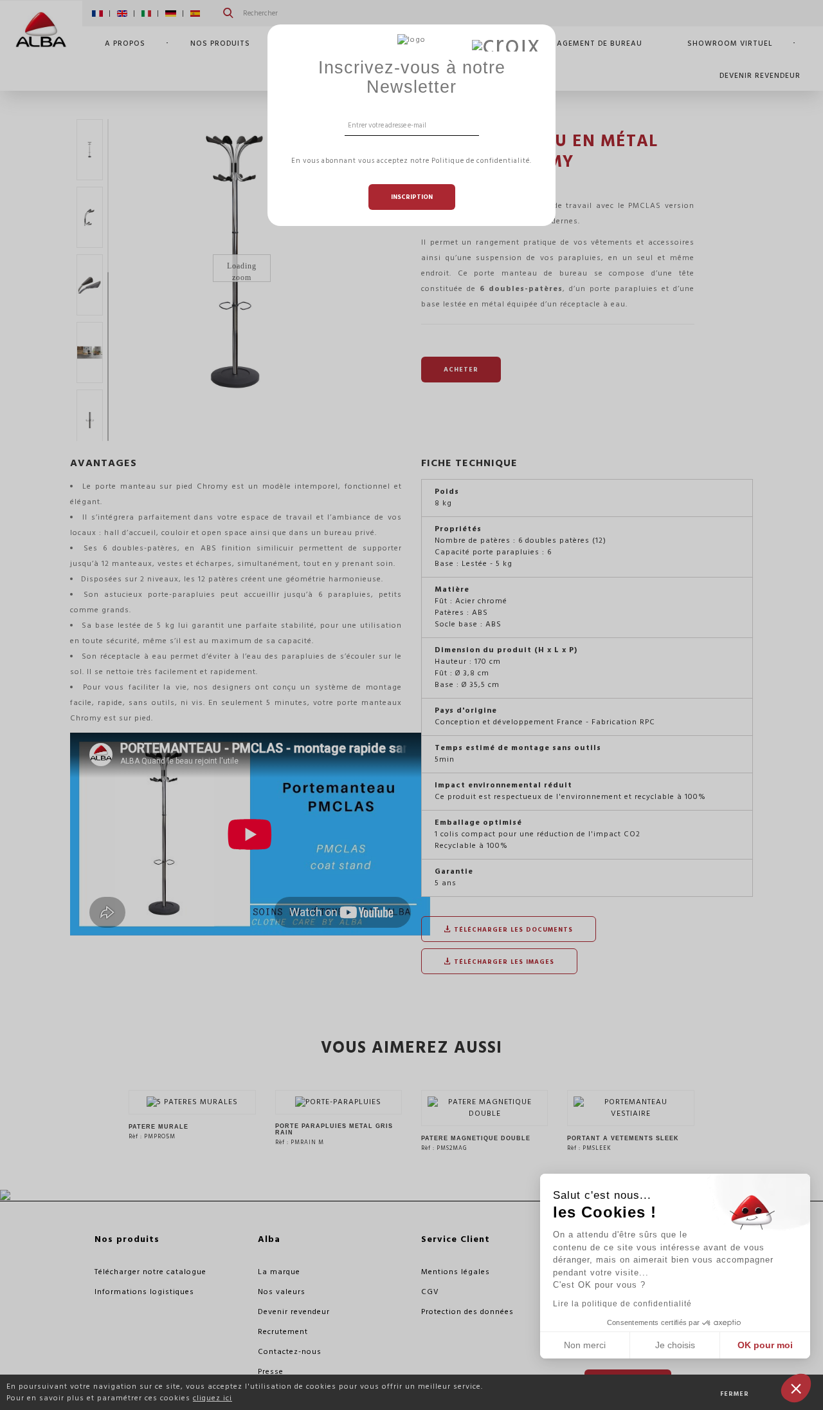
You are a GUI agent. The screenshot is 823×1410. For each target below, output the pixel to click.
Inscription (412, 197)
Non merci (585, 1345)
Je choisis (675, 1345)
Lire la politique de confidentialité (622, 1303)
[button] (796, 1388)
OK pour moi (765, 1345)
